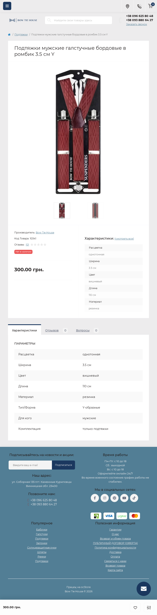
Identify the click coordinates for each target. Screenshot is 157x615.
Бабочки (41, 529)
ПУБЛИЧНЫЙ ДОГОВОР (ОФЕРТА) (115, 543)
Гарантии (115, 529)
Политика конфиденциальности (115, 547)
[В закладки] (135, 607)
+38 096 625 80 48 (139, 16)
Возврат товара (115, 565)
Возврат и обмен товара (115, 538)
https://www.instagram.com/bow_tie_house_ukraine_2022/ (105, 498)
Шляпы (41, 552)
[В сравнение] (149, 607)
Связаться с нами (115, 561)
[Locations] (127, 6)
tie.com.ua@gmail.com (115, 507)
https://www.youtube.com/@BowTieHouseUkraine (124, 498)
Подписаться (63, 464)
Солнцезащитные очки (41, 547)
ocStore (86, 587)
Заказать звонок (136, 24)
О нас (115, 534)
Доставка (115, 552)
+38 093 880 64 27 (139, 20)
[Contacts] (139, 6)
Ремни (42, 556)
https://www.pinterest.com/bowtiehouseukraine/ (114, 498)
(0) (27, 244)
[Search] (49, 20)
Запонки (41, 543)
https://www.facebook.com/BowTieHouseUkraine (95, 498)
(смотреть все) (124, 238)
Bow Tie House (45, 232)
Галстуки (42, 534)
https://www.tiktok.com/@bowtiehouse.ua (134, 498)
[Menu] (7, 6)
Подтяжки (21, 34)
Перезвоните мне (42, 509)
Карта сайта (115, 570)
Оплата (115, 556)
